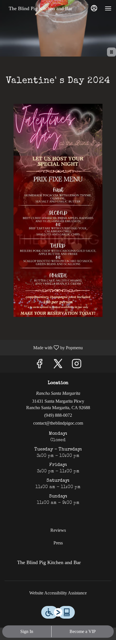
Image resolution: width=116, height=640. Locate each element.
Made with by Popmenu (43, 347)
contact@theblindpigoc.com (58, 423)
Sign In (26, 631)
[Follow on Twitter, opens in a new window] (58, 365)
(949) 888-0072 (58, 415)
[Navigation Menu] (108, 8)
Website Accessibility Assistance (58, 593)
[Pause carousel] (111, 52)
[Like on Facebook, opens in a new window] (39, 365)
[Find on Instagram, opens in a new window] (77, 365)
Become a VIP (83, 631)
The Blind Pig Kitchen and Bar (47, 565)
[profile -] (94, 8)
